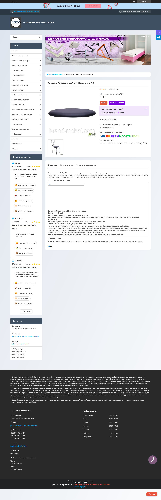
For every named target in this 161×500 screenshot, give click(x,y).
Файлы (14, 149)
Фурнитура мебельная (20, 119)
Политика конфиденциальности (100, 485)
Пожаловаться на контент (81, 485)
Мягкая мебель (17, 90)
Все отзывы (26, 311)
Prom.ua (90, 481)
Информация (17, 134)
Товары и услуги (56, 74)
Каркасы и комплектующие (22, 114)
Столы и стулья (17, 70)
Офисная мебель (18, 75)
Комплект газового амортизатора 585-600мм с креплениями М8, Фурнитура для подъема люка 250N (26, 274)
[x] (51, 247)
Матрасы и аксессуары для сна (23, 109)
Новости (15, 139)
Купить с (113, 103)
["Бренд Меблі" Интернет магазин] (15, 22)
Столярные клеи (18, 124)
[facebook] (49, 247)
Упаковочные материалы (21, 129)
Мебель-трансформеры (20, 61)
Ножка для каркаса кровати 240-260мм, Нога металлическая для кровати (26, 176)
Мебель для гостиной (20, 85)
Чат (153, 494)
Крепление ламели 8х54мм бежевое (25, 235)
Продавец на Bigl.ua (80, 483)
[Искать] (39, 37)
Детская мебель (18, 80)
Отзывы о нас (17, 144)
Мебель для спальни (19, 65)
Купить (103, 103)
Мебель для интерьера (20, 100)
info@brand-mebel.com (20, 344)
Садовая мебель (18, 105)
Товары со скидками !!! (20, 56)
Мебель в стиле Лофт (20, 95)
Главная (15, 51)
